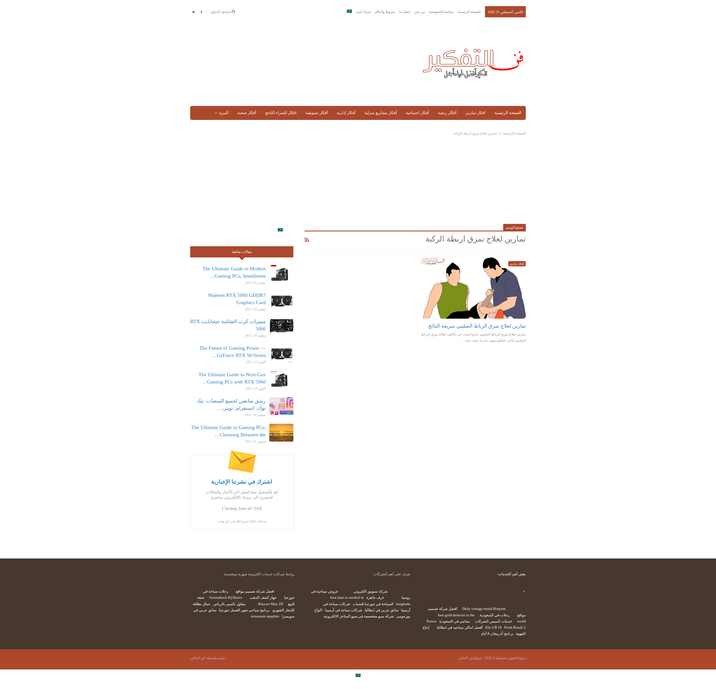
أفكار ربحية (447, 113)
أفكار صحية (246, 113)
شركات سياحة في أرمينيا (343, 610)
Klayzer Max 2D (270, 604)
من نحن (419, 12)
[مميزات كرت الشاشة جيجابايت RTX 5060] (281, 327)
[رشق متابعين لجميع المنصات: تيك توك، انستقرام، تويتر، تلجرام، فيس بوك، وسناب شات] (281, 406)
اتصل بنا (404, 12)
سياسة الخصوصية (441, 12)
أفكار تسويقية (316, 113)
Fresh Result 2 (515, 627)
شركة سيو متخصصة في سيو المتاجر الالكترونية (359, 616)
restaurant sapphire (265, 616)
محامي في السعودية (454, 621)
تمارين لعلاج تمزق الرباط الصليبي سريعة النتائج (477, 326)
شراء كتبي (363, 12)
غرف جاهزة (375, 597)
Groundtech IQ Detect (225, 597)
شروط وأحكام (385, 12)
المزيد (224, 113)
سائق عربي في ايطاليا (382, 610)
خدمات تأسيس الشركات (493, 621)
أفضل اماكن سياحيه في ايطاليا (460, 627)
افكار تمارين (475, 113)
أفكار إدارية (346, 113)
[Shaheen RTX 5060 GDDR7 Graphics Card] (281, 300)
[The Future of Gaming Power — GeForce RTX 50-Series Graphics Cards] (281, 353)
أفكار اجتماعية (417, 113)
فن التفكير (197, 658)
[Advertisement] (300, 62)
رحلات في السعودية (495, 615)
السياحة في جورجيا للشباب (373, 604)
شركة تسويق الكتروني (371, 591)
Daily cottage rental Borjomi (484, 609)
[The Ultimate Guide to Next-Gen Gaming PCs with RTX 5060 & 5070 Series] (281, 380)
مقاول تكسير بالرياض (229, 604)
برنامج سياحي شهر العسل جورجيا (244, 610)
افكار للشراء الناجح (280, 113)
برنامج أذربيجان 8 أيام (497, 633)
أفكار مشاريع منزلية (380, 113)
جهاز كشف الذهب (263, 597)
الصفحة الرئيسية (469, 12)
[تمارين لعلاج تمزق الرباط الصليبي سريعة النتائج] (473, 288)
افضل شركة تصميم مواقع (255, 591)
